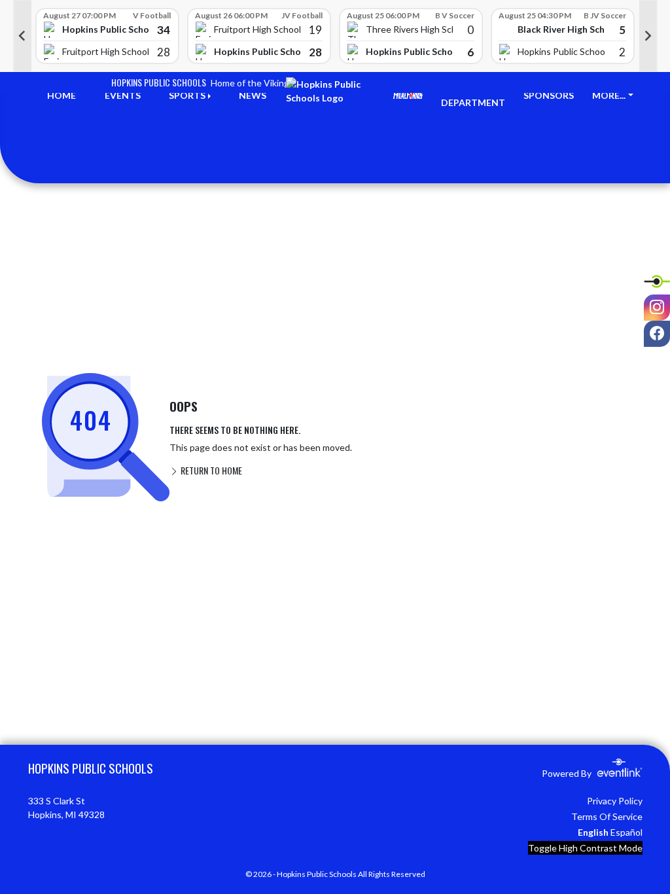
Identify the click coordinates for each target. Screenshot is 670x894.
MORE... (609, 95)
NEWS (252, 95)
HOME (61, 95)
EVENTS (123, 95)
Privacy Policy (615, 800)
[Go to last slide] (22, 36)
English (593, 832)
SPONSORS (548, 95)
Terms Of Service (607, 816)
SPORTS (187, 95)
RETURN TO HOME (210, 470)
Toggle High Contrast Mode (585, 847)
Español (626, 832)
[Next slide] (648, 36)
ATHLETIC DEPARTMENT (473, 95)
